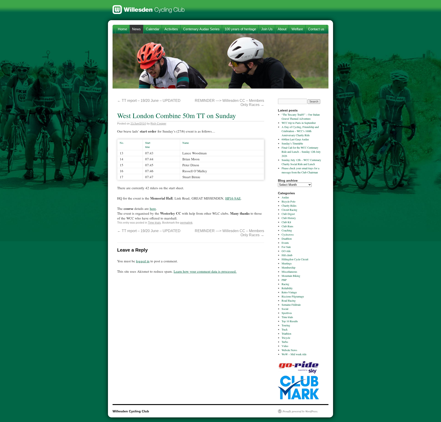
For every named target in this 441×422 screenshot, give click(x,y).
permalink (186, 222)
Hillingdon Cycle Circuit (295, 259)
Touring (286, 325)
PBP (284, 280)
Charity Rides (289, 205)
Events (285, 242)
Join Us (267, 29)
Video (285, 346)
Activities (171, 29)
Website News (289, 350)
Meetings (287, 263)
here (153, 208)
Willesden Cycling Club (148, 7)
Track (285, 329)
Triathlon (286, 333)
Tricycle (286, 337)
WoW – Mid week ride (294, 354)
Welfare (297, 29)
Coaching (287, 230)
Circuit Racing (289, 209)
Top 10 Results (290, 321)
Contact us (316, 29)
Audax (285, 197)
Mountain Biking (291, 276)
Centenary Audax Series (201, 29)
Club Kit (286, 222)
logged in (143, 261)
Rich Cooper (158, 123)
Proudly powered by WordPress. (300, 411)
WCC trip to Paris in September (299, 123)
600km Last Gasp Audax (295, 139)
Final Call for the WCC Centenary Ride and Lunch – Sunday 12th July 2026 (301, 152)
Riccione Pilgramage (293, 296)
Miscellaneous (289, 271)
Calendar (152, 29)
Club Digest (288, 214)
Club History (289, 218)
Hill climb (287, 255)
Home (122, 29)
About (282, 29)
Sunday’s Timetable (292, 143)
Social (285, 309)
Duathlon (287, 238)
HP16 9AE (233, 198)
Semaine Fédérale (291, 304)
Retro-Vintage (289, 292)
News (136, 29)
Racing (285, 284)
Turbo (285, 342)
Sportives (287, 313)
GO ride (286, 251)
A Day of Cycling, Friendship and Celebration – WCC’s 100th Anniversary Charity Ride (300, 131)
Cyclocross (288, 234)
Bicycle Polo (288, 201)
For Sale (286, 247)
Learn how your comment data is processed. (205, 271)
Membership (288, 267)
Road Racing (289, 300)
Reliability (287, 288)
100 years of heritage (240, 29)
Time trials (154, 222)
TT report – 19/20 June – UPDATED (149, 101)
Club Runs (287, 226)
